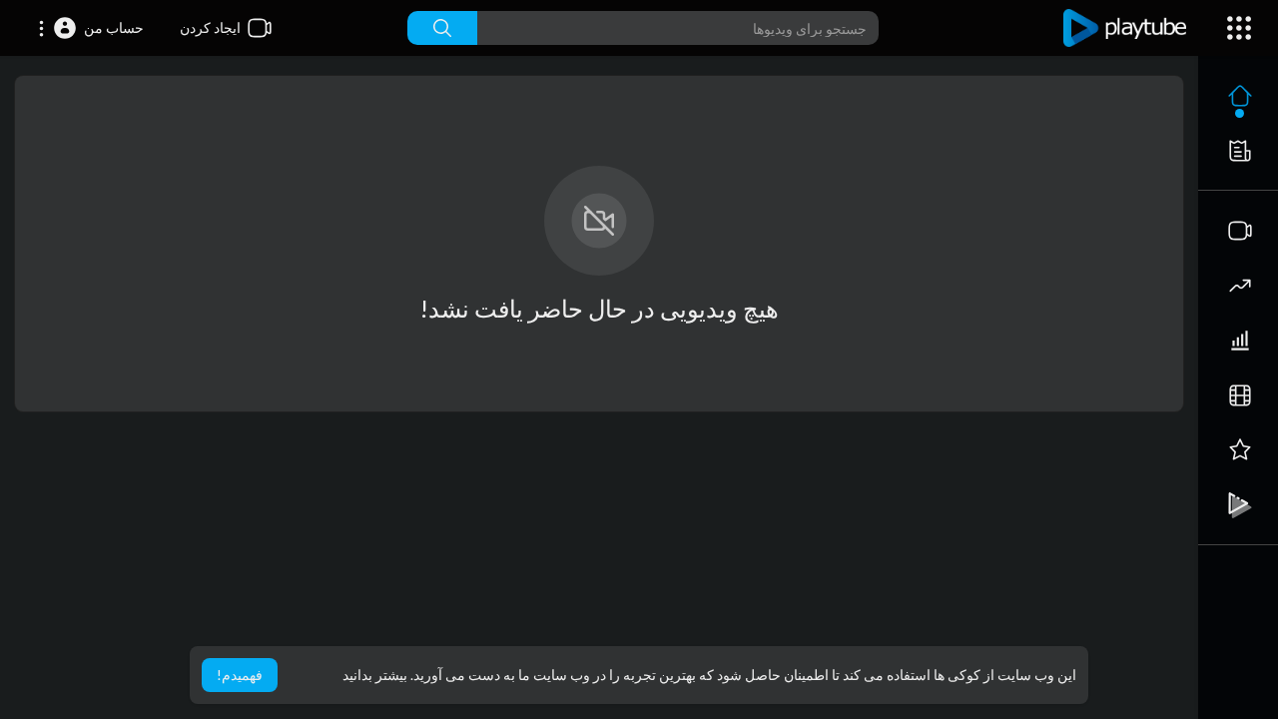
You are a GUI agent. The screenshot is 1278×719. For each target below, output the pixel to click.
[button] (90, 28)
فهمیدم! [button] (240, 674)
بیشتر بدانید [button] (374, 674)
